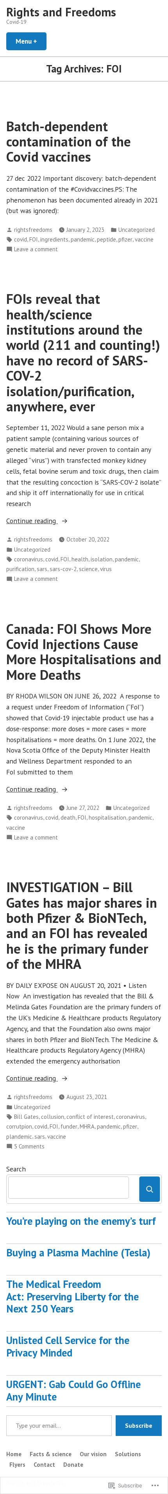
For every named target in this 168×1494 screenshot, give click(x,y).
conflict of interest (90, 1116)
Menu (31, 41)
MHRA (87, 1126)
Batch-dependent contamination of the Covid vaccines (68, 141)
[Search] (149, 1189)
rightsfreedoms (33, 229)
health (79, 559)
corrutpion (19, 1126)
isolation (102, 559)
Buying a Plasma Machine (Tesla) (78, 1252)
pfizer (125, 239)
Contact (44, 1464)
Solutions (128, 1454)
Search (16, 1168)
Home (13, 1454)
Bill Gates (26, 1116)
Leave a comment (36, 249)
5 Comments (29, 1146)
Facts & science (50, 1454)
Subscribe (138, 1425)
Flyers (17, 1464)
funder (69, 1126)
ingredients (54, 239)
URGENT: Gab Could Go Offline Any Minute (73, 1390)
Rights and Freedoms (61, 11)
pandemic (83, 239)
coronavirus (28, 559)
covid (20, 239)
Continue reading (32, 521)
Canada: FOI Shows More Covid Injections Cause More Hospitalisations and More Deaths (83, 652)
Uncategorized (136, 229)
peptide (106, 239)
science (88, 569)
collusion (52, 1116)
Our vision (93, 1454)
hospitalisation (107, 817)
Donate (73, 1464)
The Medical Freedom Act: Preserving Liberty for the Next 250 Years (72, 1296)
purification (20, 569)
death (68, 817)
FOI (33, 239)
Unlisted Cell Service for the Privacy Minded (67, 1346)
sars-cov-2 (63, 569)
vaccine (144, 239)
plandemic (19, 1136)
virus (106, 569)
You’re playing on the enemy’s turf (81, 1221)
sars (42, 569)
